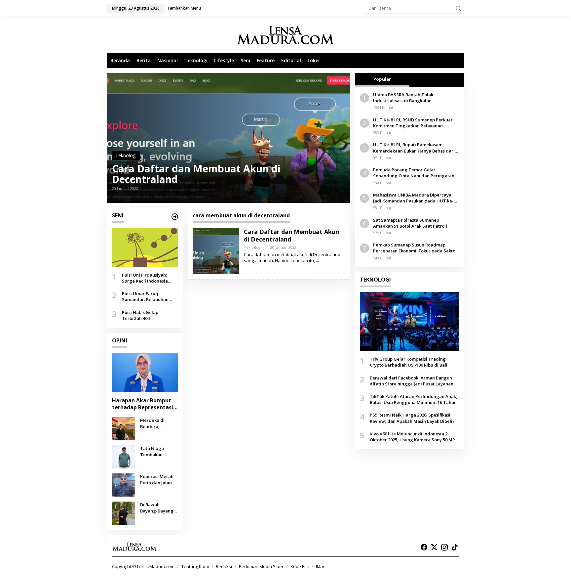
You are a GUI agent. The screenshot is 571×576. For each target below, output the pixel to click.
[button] (458, 8)
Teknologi (125, 155)
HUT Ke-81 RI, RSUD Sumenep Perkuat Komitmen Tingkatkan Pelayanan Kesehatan (412, 123)
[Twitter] (434, 547)
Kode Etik (299, 566)
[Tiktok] (454, 547)
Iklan (320, 566)
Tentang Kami (195, 566)
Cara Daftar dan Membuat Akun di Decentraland (196, 174)
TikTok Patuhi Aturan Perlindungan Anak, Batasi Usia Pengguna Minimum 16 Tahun (413, 399)
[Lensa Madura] (285, 35)
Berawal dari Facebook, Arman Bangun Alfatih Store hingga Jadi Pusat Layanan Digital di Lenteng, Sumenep (411, 381)
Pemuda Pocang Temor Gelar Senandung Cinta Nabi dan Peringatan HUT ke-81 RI (413, 173)
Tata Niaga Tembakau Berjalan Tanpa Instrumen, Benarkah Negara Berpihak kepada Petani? (158, 451)
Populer (382, 79)
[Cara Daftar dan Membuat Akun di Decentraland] (317, 260)
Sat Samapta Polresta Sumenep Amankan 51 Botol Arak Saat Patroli (410, 223)
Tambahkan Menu (184, 8)
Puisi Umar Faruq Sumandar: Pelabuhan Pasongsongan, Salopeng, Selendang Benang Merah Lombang (149, 296)
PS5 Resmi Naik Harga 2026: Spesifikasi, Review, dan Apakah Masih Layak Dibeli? (412, 418)
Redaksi (224, 566)
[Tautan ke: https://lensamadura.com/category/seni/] (175, 217)
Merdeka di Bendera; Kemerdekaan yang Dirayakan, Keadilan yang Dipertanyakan (157, 423)
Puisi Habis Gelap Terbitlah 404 (140, 315)
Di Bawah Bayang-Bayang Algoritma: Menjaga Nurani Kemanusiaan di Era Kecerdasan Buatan (157, 507)
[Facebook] (424, 547)
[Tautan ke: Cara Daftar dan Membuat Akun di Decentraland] (228, 138)
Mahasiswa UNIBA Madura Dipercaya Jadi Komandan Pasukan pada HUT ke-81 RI (415, 198)
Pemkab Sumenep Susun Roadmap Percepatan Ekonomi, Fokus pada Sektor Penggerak (415, 248)
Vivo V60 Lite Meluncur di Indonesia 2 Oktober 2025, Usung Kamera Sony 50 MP (412, 437)
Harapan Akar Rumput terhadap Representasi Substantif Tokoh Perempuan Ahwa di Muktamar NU (142, 404)
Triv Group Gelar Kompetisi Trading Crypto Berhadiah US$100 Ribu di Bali (408, 362)
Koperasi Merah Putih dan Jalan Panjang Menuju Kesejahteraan (157, 479)
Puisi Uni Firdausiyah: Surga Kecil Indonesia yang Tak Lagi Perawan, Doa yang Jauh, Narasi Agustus (147, 278)
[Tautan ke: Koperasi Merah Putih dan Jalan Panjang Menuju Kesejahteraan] (123, 484)
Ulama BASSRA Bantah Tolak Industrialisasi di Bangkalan (403, 98)
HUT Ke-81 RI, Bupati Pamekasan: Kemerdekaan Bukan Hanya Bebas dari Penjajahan (414, 148)
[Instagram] (444, 547)
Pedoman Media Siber (261, 566)
